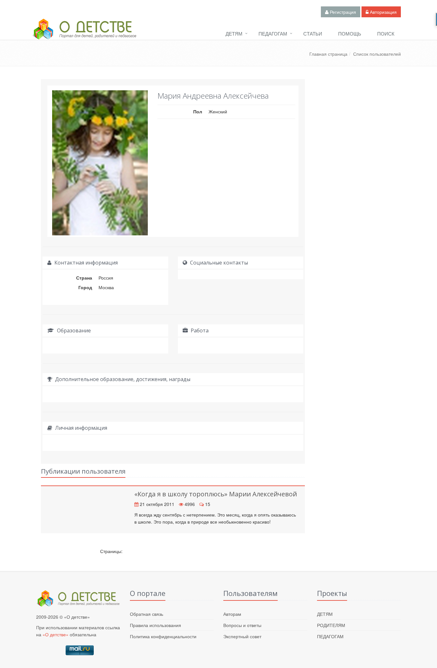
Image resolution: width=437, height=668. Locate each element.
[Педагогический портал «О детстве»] (84, 35)
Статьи (312, 33)
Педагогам (272, 33)
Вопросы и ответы (242, 625)
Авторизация (383, 12)
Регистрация (342, 12)
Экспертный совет (242, 636)
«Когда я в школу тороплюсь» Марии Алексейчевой (215, 494)
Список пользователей (377, 54)
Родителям (331, 625)
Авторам (232, 614)
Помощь (349, 33)
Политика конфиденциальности (163, 636)
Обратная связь (146, 614)
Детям (234, 33)
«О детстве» (55, 634)
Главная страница (328, 54)
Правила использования (155, 625)
